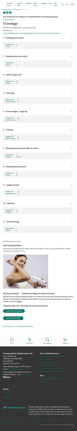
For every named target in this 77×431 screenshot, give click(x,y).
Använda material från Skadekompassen (53, 371)
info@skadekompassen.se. (16, 369)
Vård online (29, 343)
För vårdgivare (34, 420)
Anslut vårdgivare (45, 359)
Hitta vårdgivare (47, 343)
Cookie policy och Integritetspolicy (51, 368)
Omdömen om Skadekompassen (50, 362)
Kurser (28, 420)
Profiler (39, 420)
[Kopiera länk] (10, 12)
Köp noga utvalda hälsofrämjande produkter (54, 378)
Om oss (4, 420)
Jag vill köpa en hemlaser (13, 318)
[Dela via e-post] (7, 12)
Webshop (65, 343)
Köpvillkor (43, 381)
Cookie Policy (64, 420)
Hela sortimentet (6, 422)
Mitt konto (56, 4)
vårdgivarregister (26, 374)
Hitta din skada (19, 4)
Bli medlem (19, 420)
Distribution (45, 420)
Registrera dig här (8, 19)
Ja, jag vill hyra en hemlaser (14, 311)
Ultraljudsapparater (15, 422)
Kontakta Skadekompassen (48, 365)
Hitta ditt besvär (9, 4)
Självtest (28, 3)
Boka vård (35, 4)
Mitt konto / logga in (12, 420)
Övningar (43, 3)
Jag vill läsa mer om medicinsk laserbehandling (18, 326)
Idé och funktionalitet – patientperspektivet (53, 356)
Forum (12, 343)
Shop (50, 3)
